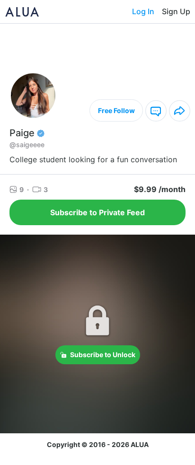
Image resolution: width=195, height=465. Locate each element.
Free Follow (116, 110)
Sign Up (176, 11)
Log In (143, 11)
